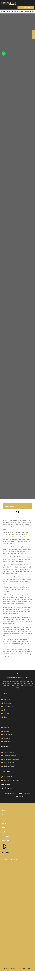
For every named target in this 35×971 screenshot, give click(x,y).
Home (4, 806)
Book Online (6, 840)
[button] (30, 506)
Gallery (4, 832)
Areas (4, 819)
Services (5, 815)
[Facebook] (2, 788)
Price (4, 823)
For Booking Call (9, 850)
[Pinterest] (5, 788)
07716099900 (7, 853)
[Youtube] (8, 788)
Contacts (5, 836)
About (4, 810)
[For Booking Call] (4, 846)
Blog (3, 828)
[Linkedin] (11, 788)
